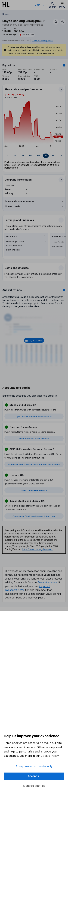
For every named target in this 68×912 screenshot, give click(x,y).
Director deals (12, 206)
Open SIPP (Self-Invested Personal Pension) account (34, 464)
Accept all (34, 776)
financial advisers (47, 582)
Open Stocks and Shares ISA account (34, 416)
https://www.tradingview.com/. (37, 549)
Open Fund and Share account (34, 438)
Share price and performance (23, 89)
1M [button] (22, 155)
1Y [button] (46, 155)
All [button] (60, 155)
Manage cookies (34, 785)
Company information (18, 179)
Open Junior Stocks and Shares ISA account (34, 516)
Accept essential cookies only (34, 766)
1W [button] (15, 155)
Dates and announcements (19, 201)
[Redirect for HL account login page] (34, 340)
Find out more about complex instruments (35, 53)
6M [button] (38, 155)
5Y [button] (53, 155)
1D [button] (7, 155)
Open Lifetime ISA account (34, 490)
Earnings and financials (19, 220)
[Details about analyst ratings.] (64, 290)
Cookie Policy (50, 755)
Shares (5, 14)
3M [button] (30, 155)
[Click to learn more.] (64, 65)
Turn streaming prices (42, 41)
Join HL (39, 4)
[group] (34, 156)
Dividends (11, 236)
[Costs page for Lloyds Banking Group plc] (34, 272)
